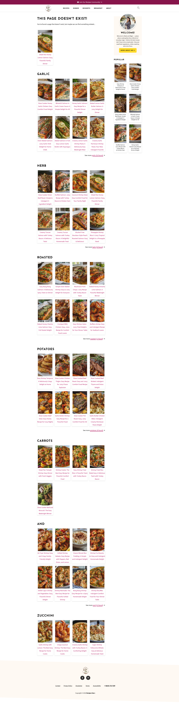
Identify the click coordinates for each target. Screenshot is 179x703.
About (108, 8)
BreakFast (98, 8)
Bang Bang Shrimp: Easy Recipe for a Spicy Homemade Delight (80, 593)
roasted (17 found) (96, 339)
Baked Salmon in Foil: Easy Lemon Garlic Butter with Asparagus (62, 144)
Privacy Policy (68, 686)
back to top (110, 686)
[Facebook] (82, 678)
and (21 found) (98, 605)
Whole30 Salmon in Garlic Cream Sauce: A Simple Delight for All (62, 106)
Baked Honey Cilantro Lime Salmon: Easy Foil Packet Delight (45, 327)
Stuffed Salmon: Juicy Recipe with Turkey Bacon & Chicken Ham (62, 198)
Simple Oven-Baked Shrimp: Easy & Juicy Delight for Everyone (62, 289)
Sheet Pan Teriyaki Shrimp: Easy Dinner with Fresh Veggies (45, 473)
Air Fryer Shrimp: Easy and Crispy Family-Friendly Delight (45, 556)
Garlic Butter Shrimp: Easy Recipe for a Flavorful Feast (62, 419)
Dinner (76, 8)
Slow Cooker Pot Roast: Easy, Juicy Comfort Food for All (80, 419)
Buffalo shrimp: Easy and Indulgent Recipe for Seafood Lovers (97, 327)
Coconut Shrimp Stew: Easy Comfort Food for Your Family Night (80, 198)
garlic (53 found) (97, 155)
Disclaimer (79, 686)
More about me (127, 50)
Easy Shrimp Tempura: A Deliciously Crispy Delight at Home (45, 381)
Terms (88, 686)
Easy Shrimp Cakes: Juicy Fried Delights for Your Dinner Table (79, 327)
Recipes (66, 8)
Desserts (86, 8)
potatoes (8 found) (96, 430)
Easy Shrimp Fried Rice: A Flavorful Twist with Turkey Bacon (79, 473)
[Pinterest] (88, 678)
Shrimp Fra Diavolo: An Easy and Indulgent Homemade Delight (97, 556)
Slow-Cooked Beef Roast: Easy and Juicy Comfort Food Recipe (79, 381)
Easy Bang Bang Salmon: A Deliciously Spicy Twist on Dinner (45, 289)
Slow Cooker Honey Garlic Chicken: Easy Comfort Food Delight (45, 106)
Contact (57, 686)
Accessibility (97, 686)
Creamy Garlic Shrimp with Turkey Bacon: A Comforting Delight (79, 648)
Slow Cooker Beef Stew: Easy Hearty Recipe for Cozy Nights (45, 419)
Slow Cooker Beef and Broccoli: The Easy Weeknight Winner (45, 510)
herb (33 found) (97, 247)
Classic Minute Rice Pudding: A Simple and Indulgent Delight (80, 556)
